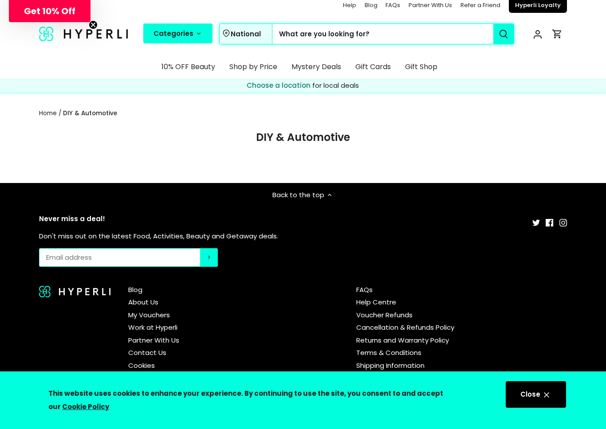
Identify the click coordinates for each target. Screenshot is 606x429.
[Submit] (504, 34)
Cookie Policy (85, 406)
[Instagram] (563, 222)
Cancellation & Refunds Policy (405, 327)
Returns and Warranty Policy (402, 340)
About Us (143, 302)
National (246, 34)
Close (531, 394)
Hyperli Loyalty (538, 5)
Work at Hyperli (152, 327)
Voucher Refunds (384, 315)
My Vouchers (149, 315)
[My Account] (537, 34)
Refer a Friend (480, 5)
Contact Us (147, 352)
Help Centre (376, 302)
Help (349, 5)
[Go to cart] (557, 34)
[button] (50, 11)
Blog (371, 5)
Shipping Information (390, 365)
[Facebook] (549, 222)
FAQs (393, 5)
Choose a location (279, 85)
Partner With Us (430, 5)
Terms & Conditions (388, 352)
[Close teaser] (93, 24)
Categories (174, 33)
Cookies (141, 365)
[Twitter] (536, 222)
